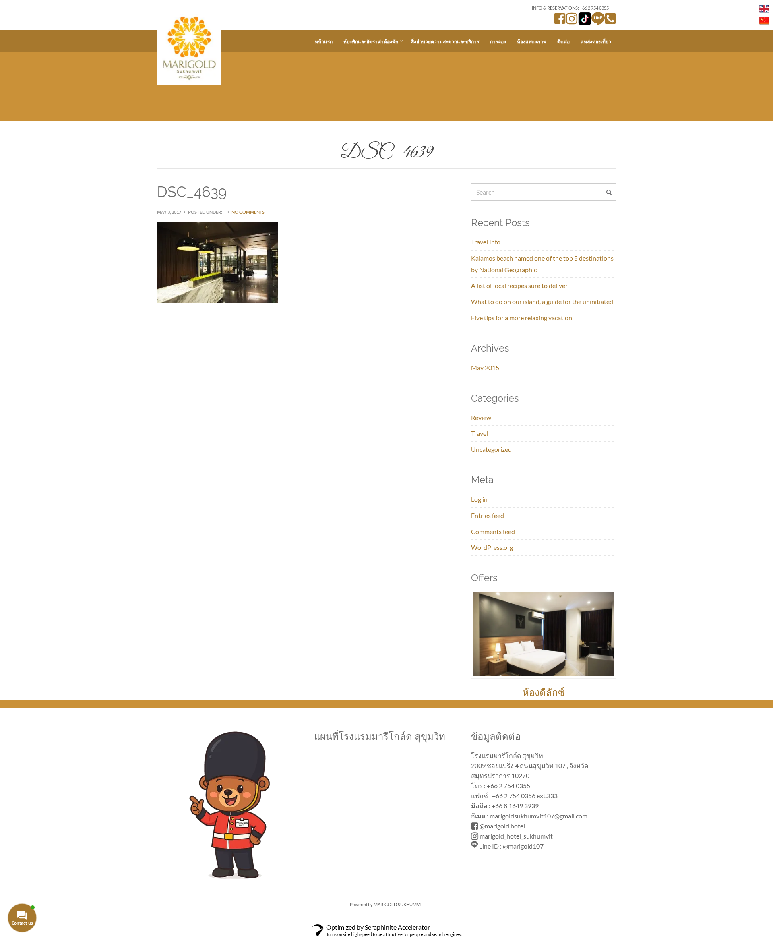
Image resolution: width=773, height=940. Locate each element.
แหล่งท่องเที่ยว (596, 42)
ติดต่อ (563, 42)
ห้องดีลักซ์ (543, 692)
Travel (479, 433)
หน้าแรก (324, 42)
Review (481, 417)
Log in (479, 499)
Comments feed (493, 531)
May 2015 (485, 367)
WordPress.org (492, 547)
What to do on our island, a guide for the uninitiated (542, 301)
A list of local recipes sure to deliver (519, 285)
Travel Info (485, 242)
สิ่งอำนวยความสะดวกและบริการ (445, 42)
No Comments (248, 212)
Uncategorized (491, 449)
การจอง (498, 42)
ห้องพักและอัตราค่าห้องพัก (370, 42)
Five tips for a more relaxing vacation (521, 317)
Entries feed (487, 515)
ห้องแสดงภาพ (531, 42)
